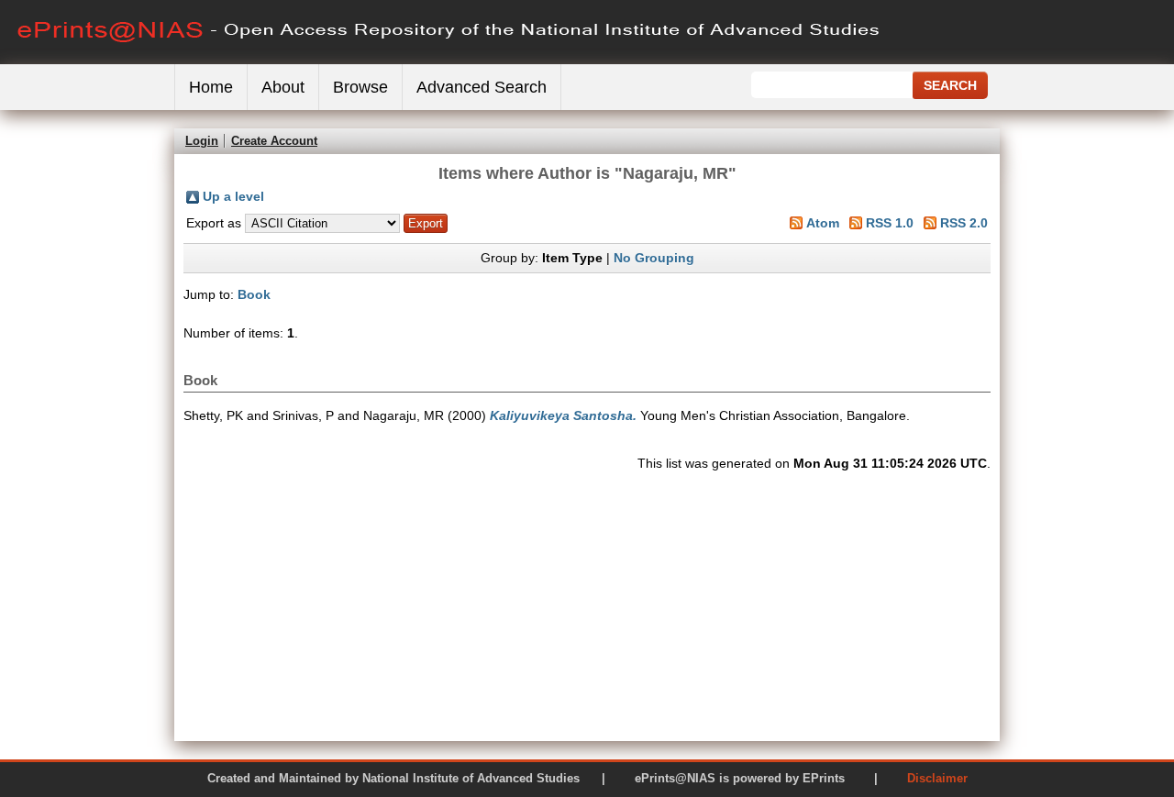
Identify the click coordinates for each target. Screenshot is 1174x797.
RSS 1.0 (890, 223)
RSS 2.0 (964, 223)
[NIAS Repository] (449, 60)
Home (211, 87)
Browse (360, 87)
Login (201, 141)
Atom (822, 223)
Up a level (233, 196)
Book (254, 294)
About (283, 87)
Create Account (274, 141)
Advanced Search (481, 87)
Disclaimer (937, 778)
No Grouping (654, 257)
